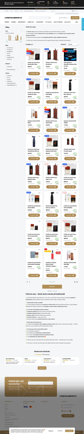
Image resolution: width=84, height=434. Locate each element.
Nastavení (51, 430)
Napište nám (7, 417)
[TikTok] (70, 411)
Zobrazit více (42, 368)
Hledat (49, 17)
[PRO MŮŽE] (34, 85)
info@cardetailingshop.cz (69, 404)
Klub (21, 11)
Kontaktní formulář (68, 415)
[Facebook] (62, 411)
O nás (11, 11)
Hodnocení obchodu (42, 351)
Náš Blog (16, 11)
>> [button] (77, 282)
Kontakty (6, 11)
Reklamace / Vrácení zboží (40, 11)
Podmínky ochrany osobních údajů (12, 426)
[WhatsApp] (68, 411)
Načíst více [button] (52, 286)
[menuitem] (7, 22)
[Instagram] (65, 411)
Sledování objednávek (28, 11)
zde (41, 432)
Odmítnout (60, 430)
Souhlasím (70, 430)
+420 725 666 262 (67, 407)
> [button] (75, 282)
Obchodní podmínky (9, 424)
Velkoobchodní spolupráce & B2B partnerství (11, 420)
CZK (75, 11)
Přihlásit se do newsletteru (34, 392)
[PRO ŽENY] (52, 170)
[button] (70, 44)
